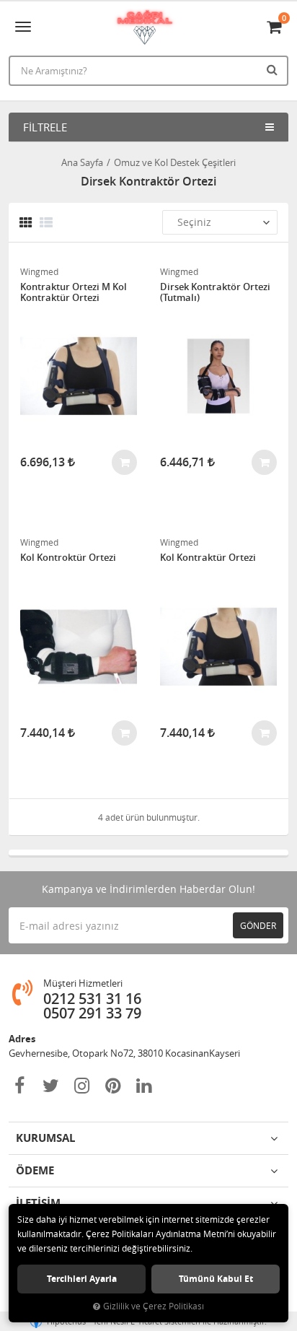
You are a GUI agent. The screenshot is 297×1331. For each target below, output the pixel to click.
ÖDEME (35, 1170)
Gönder (258, 925)
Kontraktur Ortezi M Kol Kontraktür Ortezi (73, 293)
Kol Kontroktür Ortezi (68, 558)
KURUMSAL (45, 1137)
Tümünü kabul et (216, 1279)
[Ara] (274, 69)
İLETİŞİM (38, 1202)
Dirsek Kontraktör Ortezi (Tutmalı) (215, 293)
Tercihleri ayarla (82, 1279)
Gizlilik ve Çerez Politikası (153, 1306)
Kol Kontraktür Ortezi (208, 558)
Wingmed (39, 271)
